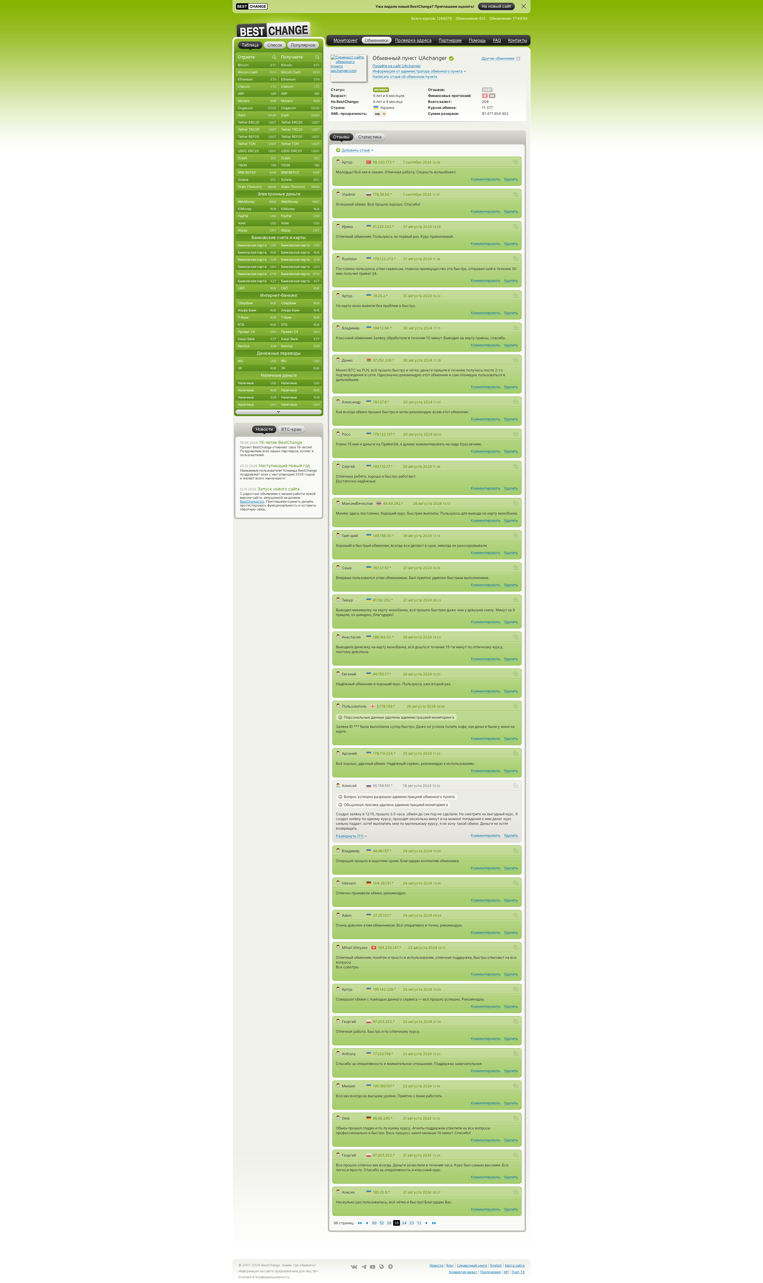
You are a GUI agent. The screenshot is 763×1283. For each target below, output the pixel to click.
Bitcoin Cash (257, 72)
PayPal (257, 216)
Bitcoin (257, 65)
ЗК (257, 368)
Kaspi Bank (257, 339)
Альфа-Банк (257, 310)
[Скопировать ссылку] (515, 162)
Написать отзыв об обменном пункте (405, 76)
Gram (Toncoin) (257, 187)
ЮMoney (257, 209)
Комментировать (485, 179)
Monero (257, 101)
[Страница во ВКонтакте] (354, 1267)
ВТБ (257, 324)
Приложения (490, 1272)
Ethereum (257, 79)
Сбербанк (257, 303)
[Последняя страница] (359, 1223)
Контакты (517, 40)
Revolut (257, 346)
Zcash (257, 158)
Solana (257, 179)
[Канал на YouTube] (372, 1267)
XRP (257, 94)
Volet (257, 223)
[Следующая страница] (366, 1223)
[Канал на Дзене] (390, 1266)
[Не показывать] (524, 6)
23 (412, 1223)
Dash (257, 115)
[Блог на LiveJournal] (381, 1266)
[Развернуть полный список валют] (278, 412)
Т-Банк (257, 317)
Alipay (257, 230)
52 (382, 1223)
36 (389, 1223)
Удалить (511, 179)
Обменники (376, 40)
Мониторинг (346, 40)
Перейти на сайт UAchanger (397, 66)
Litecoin (257, 86)
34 (404, 1223)
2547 (487, 90)
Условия (245, 1277)
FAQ (497, 40)
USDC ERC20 (257, 151)
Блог (450, 1265)
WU (257, 361)
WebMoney (257, 202)
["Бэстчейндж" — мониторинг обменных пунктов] (278, 25)
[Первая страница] (434, 1223)
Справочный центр (472, 1265)
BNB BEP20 (257, 172)
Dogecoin (257, 108)
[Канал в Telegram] (363, 1267)
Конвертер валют (463, 1272)
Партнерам (450, 40)
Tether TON (257, 144)
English (496, 1265)
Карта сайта (515, 1265)
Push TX (518, 1272)
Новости (436, 1265)
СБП (257, 288)
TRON (257, 165)
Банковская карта (257, 245)
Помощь (477, 40)
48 (492, 96)
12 (419, 1223)
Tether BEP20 (257, 137)
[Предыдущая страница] (426, 1223)
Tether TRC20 (257, 129)
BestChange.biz (252, 501)
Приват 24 (257, 332)
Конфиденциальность (272, 1277)
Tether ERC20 (257, 122)
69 (374, 1223)
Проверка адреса (413, 40)
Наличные (257, 383)
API (506, 1272)
